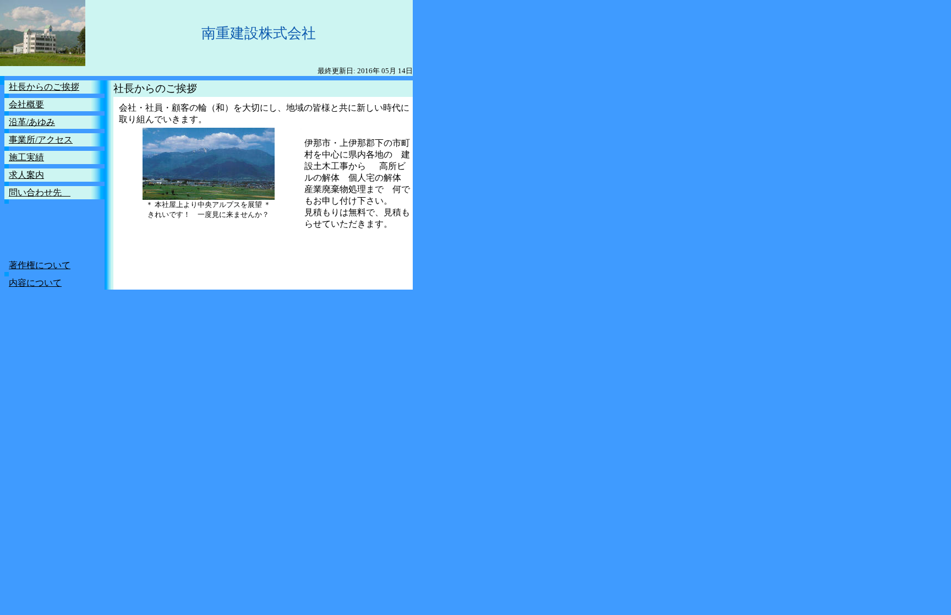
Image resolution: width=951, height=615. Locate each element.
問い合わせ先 (39, 192)
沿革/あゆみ (32, 122)
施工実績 (26, 157)
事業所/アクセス (41, 139)
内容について (35, 282)
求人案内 (26, 174)
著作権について (39, 265)
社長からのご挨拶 (44, 86)
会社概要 (26, 104)
